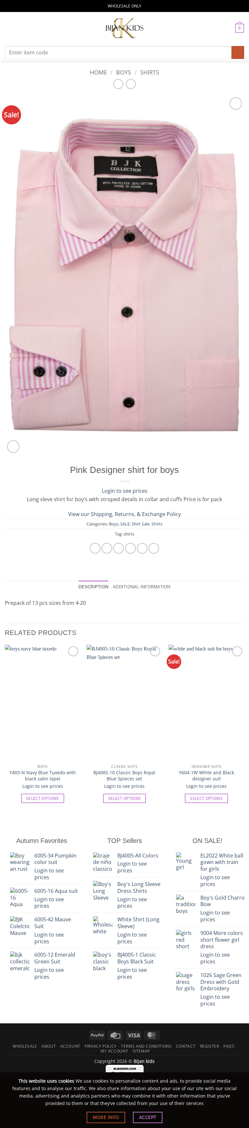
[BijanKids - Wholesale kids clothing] (124, 28)
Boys (123, 72)
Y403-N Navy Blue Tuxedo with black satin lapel (42, 776)
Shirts (149, 72)
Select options (42, 798)
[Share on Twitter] (118, 548)
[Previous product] (131, 84)
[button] (9, 28)
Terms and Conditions (146, 1046)
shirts (129, 534)
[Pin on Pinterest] (142, 548)
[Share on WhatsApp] (95, 548)
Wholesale (25, 1046)
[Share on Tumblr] (153, 548)
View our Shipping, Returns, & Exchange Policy (124, 514)
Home (98, 72)
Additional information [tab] (142, 586)
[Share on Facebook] (106, 548)
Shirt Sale (140, 524)
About (49, 1046)
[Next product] (118, 84)
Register (209, 1046)
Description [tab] (93, 586)
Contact (186, 1046)
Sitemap (141, 1051)
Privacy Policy (101, 1046)
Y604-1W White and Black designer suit (206, 776)
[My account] (227, 28)
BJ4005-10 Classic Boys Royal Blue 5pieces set (124, 776)
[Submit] (237, 52)
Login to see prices (125, 490)
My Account (114, 1051)
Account (70, 1046)
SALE (125, 524)
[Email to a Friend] (130, 548)
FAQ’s (229, 1046)
